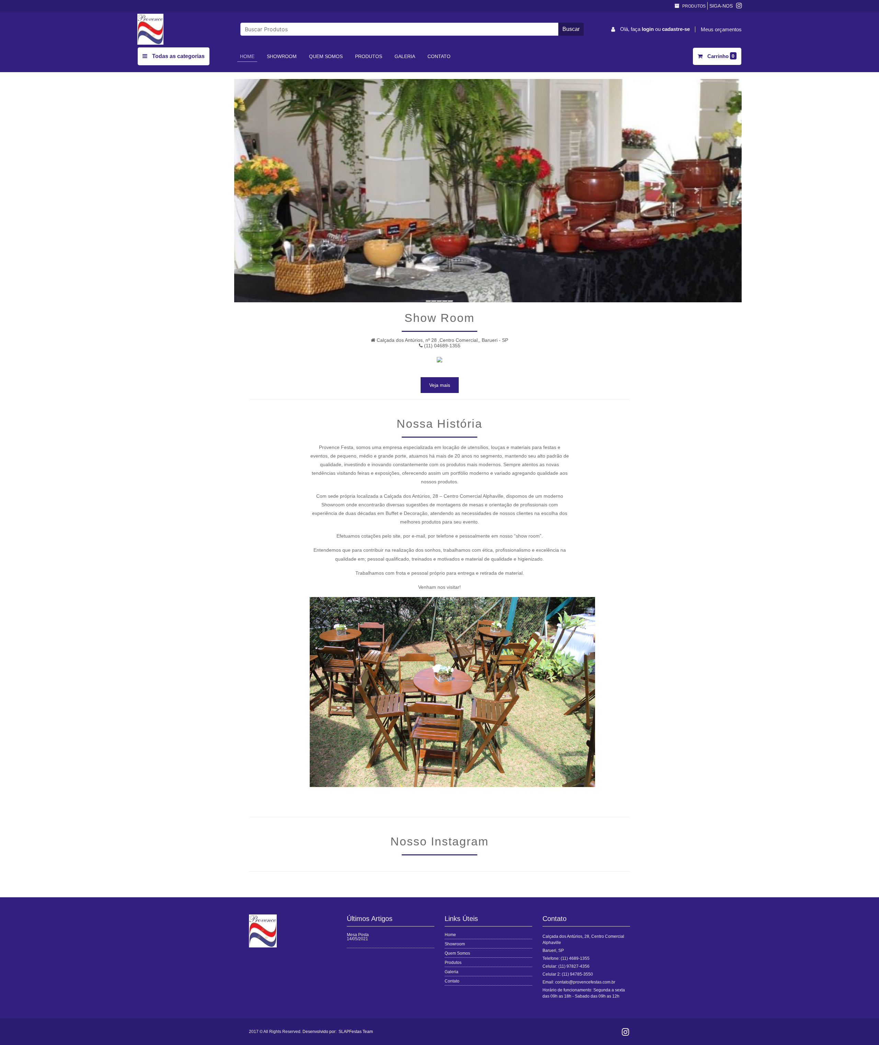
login (648, 29)
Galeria (405, 56)
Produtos (693, 6)
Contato (438, 56)
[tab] (428, 301)
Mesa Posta (358, 934)
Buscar (571, 29)
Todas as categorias (178, 56)
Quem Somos (326, 56)
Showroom (282, 56)
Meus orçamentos (721, 29)
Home (248, 56)
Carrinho (720, 56)
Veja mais (439, 385)
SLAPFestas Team (356, 1031)
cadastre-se (676, 29)
